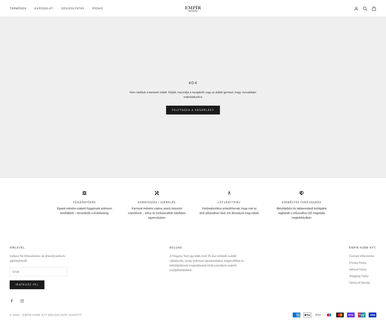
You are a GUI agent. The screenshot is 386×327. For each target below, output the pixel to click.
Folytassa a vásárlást (193, 110)
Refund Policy (357, 269)
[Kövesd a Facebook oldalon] (12, 301)
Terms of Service (359, 283)
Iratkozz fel (27, 284)
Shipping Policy (359, 276)
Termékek (18, 8)
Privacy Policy (357, 263)
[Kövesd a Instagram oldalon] (22, 301)
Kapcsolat (44, 8)
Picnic (97, 8)
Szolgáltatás (72, 8)
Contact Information (361, 256)
